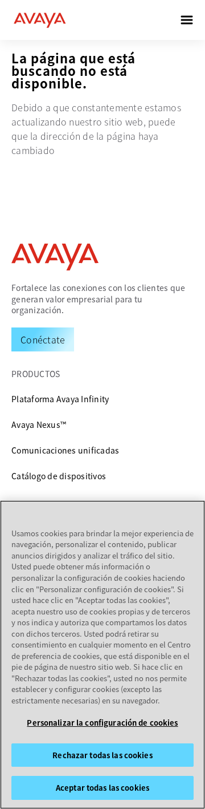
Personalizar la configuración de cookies (102, 722)
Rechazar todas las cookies (102, 755)
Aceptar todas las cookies (102, 787)
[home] (39, 20)
